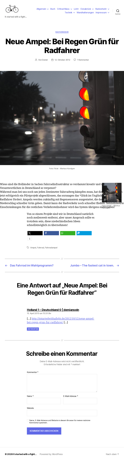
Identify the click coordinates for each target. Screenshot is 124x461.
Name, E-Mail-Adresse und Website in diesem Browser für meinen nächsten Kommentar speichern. (59, 421)
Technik (68, 12)
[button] (35, 233)
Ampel (33, 247)
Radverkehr (101, 9)
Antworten (33, 329)
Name (30, 396)
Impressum (101, 12)
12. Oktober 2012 (62, 60)
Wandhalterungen (85, 12)
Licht (76, 9)
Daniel (45, 60)
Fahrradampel (51, 247)
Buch (52, 9)
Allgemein (41, 9)
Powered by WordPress (51, 454)
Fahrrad (40, 247)
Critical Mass (63, 9)
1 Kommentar (83, 60)
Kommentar (32, 372)
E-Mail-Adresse (70, 396)
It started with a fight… (25, 454)
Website (30, 408)
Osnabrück (85, 9)
